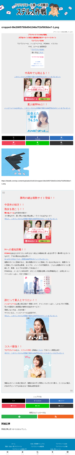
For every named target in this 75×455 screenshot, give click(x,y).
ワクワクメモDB (37, 50)
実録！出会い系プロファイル (13, 446)
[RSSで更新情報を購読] (56, 416)
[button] (61, 143)
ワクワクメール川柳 (61, 446)
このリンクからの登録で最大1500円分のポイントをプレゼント (37, 77)
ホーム (13, 444)
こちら (40, 52)
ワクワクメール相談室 (37, 446)
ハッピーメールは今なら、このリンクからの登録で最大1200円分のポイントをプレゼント (37, 108)
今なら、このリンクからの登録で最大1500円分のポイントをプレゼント (31, 219)
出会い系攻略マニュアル (37, 444)
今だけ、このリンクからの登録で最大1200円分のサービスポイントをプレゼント (34, 353)
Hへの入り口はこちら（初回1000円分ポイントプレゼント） (26, 259)
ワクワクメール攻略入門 (19, 449)
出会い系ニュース (55, 449)
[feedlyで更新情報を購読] (19, 416)
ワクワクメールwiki (61, 444)
